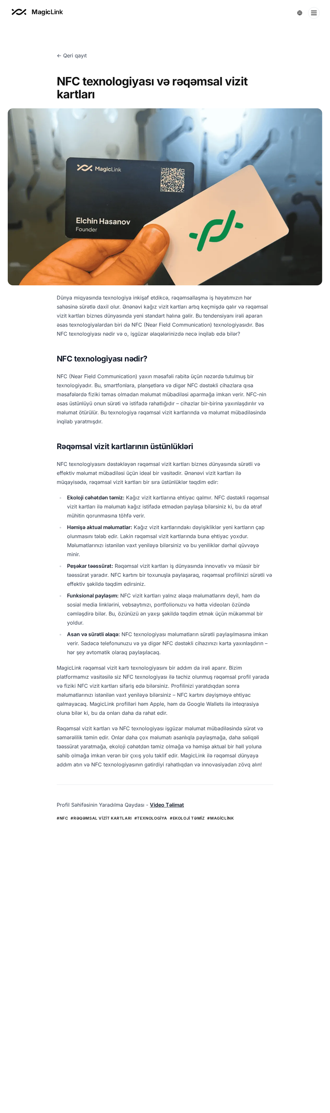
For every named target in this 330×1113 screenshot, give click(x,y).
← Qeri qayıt (72, 55)
